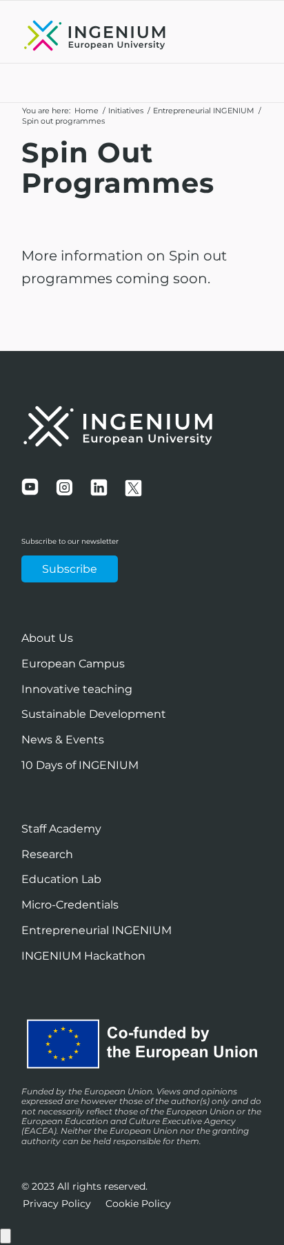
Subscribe (69, 569)
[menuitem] (57, 1204)
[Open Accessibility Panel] (5, 1236)
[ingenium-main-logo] (117, 35)
